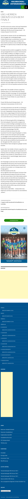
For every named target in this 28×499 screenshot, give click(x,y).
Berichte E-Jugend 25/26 (8, 357)
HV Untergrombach (5, 440)
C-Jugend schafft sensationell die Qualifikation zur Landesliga (12, 202)
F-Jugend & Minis (5, 360)
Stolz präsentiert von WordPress (12, 497)
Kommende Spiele (14, 220)
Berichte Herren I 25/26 (7, 310)
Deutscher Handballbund (6, 432)
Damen (2, 313)
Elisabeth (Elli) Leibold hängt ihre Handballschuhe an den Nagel (14, 209)
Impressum (3, 497)
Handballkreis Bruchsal (6, 437)
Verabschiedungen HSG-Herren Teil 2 (9, 473)
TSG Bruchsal (4, 443)
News (2, 11)
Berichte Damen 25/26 (7, 316)
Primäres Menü (26, 7)
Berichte (8, 22)
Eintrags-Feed (4, 455)
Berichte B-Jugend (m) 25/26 (8, 329)
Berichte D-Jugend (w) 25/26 (8, 346)
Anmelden (3, 452)
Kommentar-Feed (5, 458)
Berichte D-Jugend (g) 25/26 (8, 352)
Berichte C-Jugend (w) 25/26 (8, 335)
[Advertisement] (14, 285)
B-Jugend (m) (4, 327)
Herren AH (3, 324)
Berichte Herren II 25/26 (8, 321)
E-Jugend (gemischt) (5, 354)
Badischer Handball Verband (7, 429)
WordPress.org (4, 461)
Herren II (3, 318)
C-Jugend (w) (4, 332)
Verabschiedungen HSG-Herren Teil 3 (9, 470)
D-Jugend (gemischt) (6, 349)
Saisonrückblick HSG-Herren (7, 478)
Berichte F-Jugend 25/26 (8, 363)
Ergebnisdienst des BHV (6, 434)
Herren (2, 307)
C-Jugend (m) (4, 338)
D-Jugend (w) (4, 343)
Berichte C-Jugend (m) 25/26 (8, 341)
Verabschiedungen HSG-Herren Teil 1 (9, 476)
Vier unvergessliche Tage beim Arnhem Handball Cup (13, 481)
